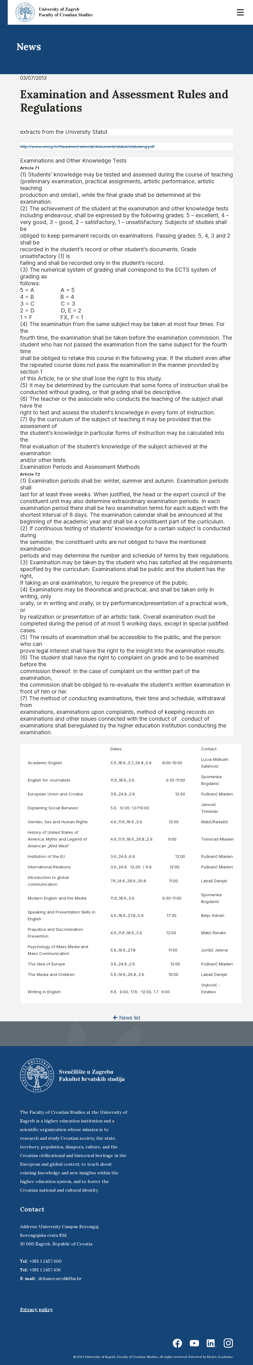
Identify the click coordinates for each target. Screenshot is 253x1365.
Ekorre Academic (220, 1357)
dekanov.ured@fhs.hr (60, 1278)
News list (129, 1018)
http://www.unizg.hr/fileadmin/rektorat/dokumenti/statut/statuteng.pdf (87, 146)
